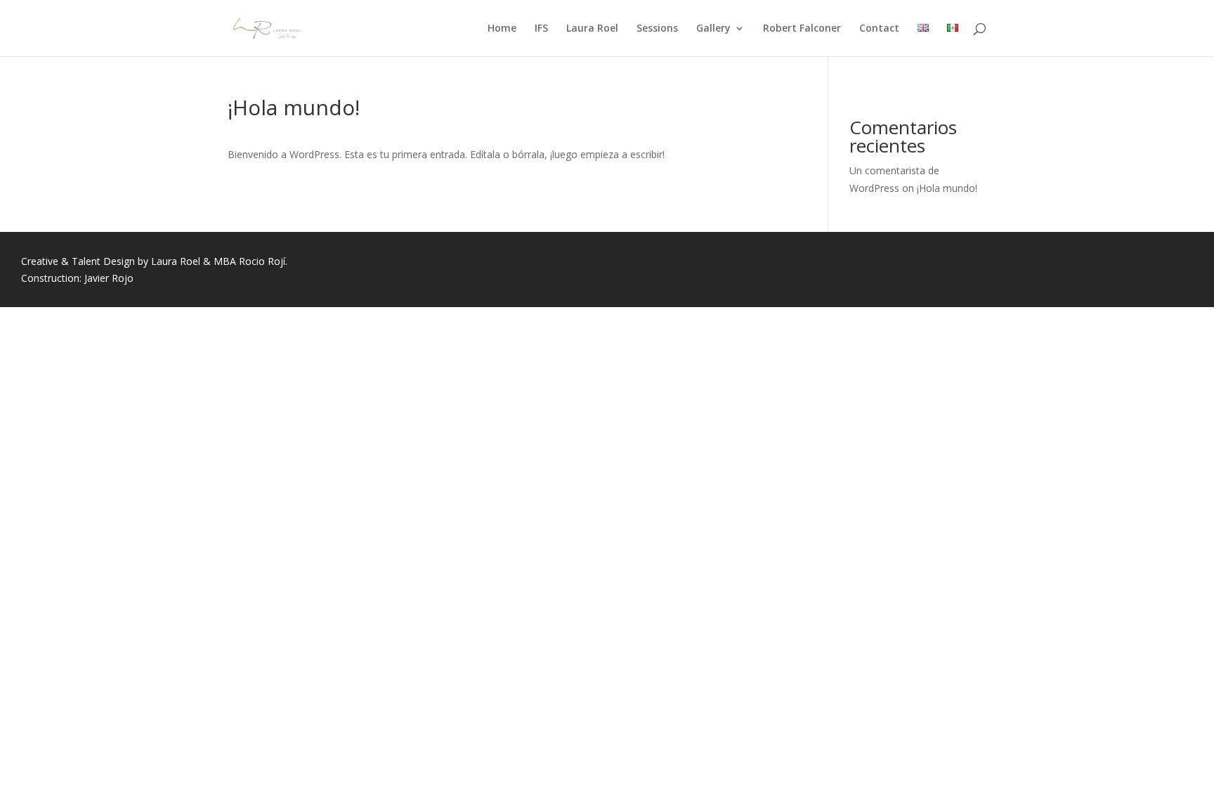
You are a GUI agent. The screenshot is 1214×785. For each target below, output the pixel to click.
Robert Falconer (802, 28)
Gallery (713, 28)
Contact (879, 28)
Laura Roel (592, 28)
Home (502, 28)
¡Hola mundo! (947, 188)
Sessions (657, 28)
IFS (541, 28)
